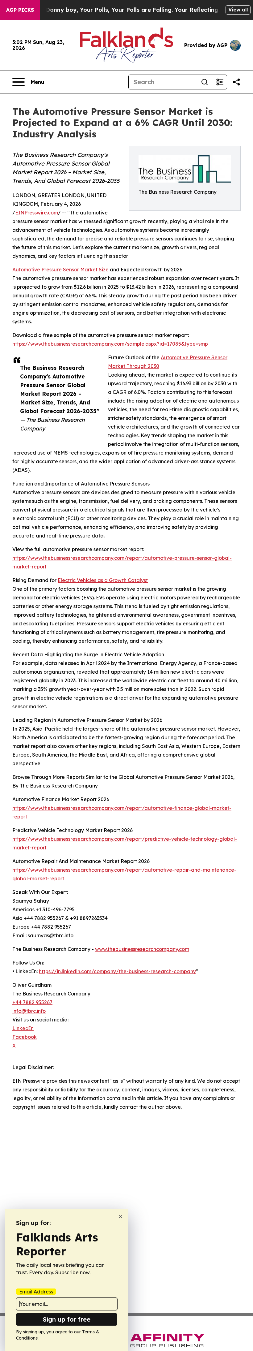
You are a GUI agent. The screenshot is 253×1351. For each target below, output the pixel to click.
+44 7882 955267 (32, 1002)
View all (238, 9)
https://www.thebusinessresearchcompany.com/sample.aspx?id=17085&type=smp (110, 344)
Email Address (36, 1291)
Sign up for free (66, 1319)
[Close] (120, 1216)
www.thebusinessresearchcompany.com (142, 949)
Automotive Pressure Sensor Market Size (60, 269)
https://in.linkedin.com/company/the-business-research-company (117, 971)
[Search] (204, 82)
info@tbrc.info (29, 1011)
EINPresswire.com (36, 212)
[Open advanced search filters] (219, 82)
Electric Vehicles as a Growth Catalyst (103, 580)
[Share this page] (236, 82)
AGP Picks (20, 10)
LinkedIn (23, 1028)
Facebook (24, 1037)
